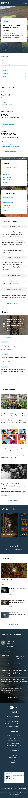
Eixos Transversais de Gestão (13, 724)
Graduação (6, 174)
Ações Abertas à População (13, 735)
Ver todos (5, 210)
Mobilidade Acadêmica (13, 745)
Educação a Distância (8, 179)
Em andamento (7, 337)
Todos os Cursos (13, 738)
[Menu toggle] (26, 3)
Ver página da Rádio (13, 697)
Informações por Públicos (13, 726)
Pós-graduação (7, 177)
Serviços (4, 76)
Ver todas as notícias (13, 500)
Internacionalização (8, 202)
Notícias (13, 762)
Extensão (5, 182)
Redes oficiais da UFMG (13, 549)
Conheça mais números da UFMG (13, 151)
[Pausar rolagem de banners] (23, 51)
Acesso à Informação (13, 716)
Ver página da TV (13, 624)
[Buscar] (22, 168)
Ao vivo (9, 639)
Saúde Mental (6, 205)
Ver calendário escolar (13, 303)
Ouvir (4, 675)
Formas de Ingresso (7, 64)
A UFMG (13, 755)
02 (10, 50)
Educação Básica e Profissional (10, 172)
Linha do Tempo (13, 757)
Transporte (5, 70)
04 (19, 50)
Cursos (4, 60)
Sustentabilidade (7, 207)
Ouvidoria (12, 719)
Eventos (13, 765)
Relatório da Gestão (13, 721)
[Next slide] (18, 539)
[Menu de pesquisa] (23, 3)
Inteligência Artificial (8, 200)
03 (14, 50)
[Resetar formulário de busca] (24, 168)
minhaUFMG (5, 67)
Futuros (20, 337)
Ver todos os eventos (13, 381)
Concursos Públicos (13, 740)
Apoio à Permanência (13, 743)
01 (5, 50)
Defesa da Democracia (8, 197)
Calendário (5, 73)
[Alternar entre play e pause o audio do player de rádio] (3, 642)
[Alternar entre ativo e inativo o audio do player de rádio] (7, 646)
